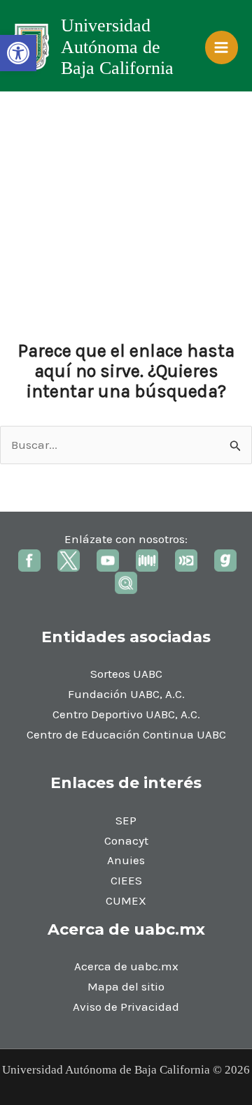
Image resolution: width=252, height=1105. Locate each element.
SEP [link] (125, 820)
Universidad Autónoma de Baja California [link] (117, 46)
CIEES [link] (126, 880)
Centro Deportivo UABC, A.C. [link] (126, 714)
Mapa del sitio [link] (126, 986)
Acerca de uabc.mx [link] (126, 966)
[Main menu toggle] (222, 47)
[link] (18, 53)
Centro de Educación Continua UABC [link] (126, 734)
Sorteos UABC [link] (126, 674)
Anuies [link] (126, 860)
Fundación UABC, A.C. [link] (126, 694)
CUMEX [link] (126, 900)
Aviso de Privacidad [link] (126, 1007)
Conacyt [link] (126, 840)
